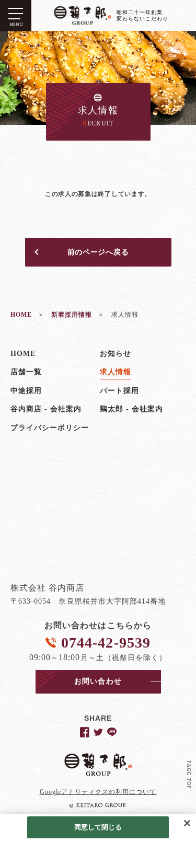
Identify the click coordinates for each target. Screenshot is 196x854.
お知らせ (115, 353)
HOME (23, 353)
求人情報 (115, 372)
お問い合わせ (97, 681)
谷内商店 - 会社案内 (46, 409)
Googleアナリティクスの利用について (98, 791)
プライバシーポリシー (49, 428)
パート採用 (119, 391)
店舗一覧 (26, 372)
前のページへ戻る (98, 252)
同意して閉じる (98, 827)
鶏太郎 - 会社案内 (132, 409)
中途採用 (26, 391)
